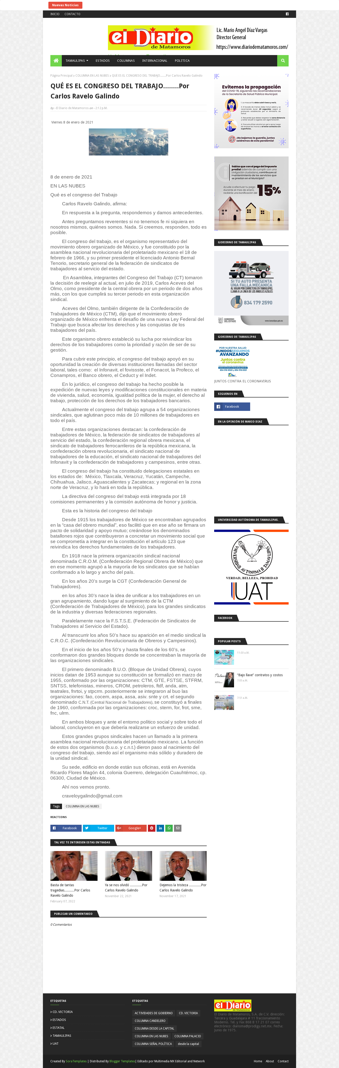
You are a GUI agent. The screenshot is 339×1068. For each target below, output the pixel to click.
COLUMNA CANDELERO (150, 1021)
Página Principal (61, 75)
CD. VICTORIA (63, 1012)
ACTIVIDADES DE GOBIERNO (154, 1013)
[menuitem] (56, 60)
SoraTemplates (76, 1061)
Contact (283, 1061)
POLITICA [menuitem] (182, 60)
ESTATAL (59, 1028)
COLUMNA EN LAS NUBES (92, 75)
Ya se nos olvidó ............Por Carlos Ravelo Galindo (126, 887)
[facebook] (287, 14)
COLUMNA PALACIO (187, 1036)
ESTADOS (59, 1020)
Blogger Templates (122, 1061)
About (270, 1061)
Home (258, 1061)
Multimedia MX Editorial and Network (179, 1061)
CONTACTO (72, 14)
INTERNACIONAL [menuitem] (155, 60)
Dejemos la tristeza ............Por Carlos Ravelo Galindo (183, 887)
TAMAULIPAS (62, 1035)
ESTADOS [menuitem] (103, 60)
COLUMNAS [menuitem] (126, 60)
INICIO (55, 14)
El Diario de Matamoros (72, 108)
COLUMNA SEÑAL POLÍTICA (153, 1044)
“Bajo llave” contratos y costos (260, 675)
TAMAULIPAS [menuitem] (75, 60)
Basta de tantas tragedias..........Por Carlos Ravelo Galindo (70, 890)
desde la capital (188, 1044)
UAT (56, 1043)
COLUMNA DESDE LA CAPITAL (154, 1028)
